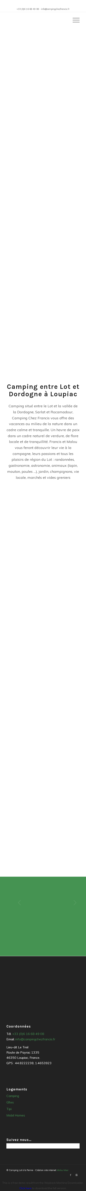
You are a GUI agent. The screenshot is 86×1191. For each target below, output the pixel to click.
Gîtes (10, 1102)
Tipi (9, 1109)
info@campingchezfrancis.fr (35, 1039)
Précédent (15, 903)
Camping (12, 1096)
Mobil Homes (15, 1115)
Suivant (71, 903)
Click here (25, 1188)
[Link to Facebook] (71, 1175)
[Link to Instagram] (77, 1175)
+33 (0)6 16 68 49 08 (28, 1034)
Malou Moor (62, 1170)
